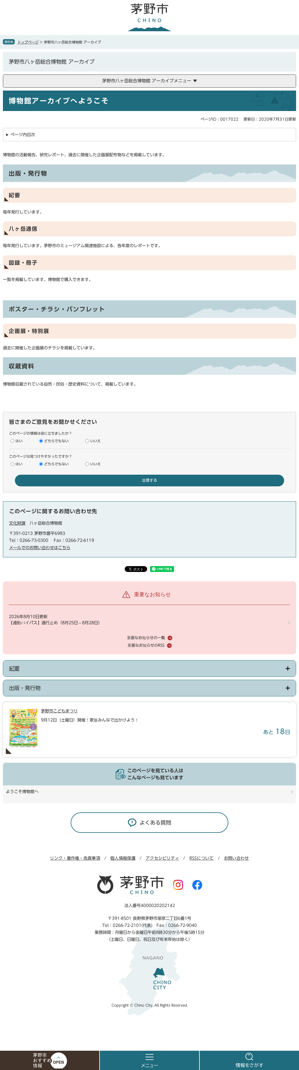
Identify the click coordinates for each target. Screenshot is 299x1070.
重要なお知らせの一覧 (146, 638)
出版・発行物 (25, 688)
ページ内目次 (23, 135)
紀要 (14, 668)
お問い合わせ (236, 858)
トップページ (28, 42)
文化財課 (17, 523)
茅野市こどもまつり (59, 711)
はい (18, 441)
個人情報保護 (122, 858)
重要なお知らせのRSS (146, 645)
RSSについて (202, 858)
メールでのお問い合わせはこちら (39, 548)
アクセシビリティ (162, 858)
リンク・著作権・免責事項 (75, 858)
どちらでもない (56, 441)
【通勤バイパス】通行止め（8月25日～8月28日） (55, 623)
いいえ (95, 441)
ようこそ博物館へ (22, 792)
